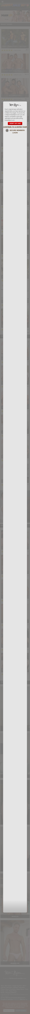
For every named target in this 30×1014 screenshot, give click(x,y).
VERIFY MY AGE (15, 123)
